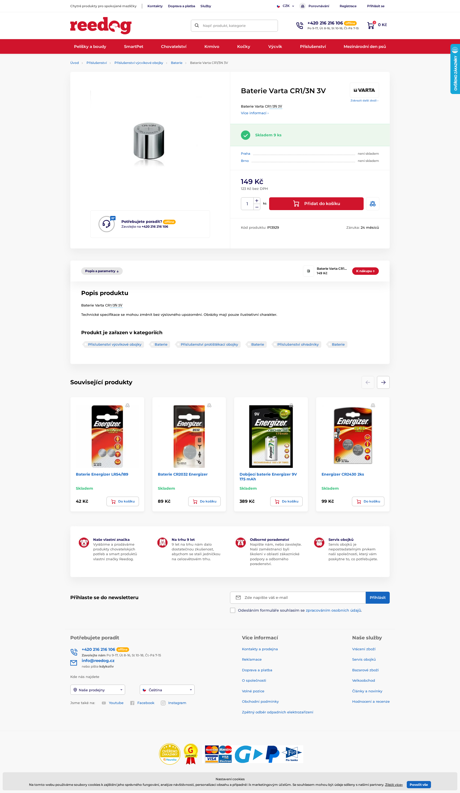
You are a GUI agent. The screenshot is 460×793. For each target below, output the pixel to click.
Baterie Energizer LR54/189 (102, 474)
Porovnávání (319, 6)
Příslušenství (97, 63)
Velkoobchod (363, 680)
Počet (247, 204)
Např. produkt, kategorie (224, 25)
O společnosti (254, 680)
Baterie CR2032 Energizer (183, 474)
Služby (205, 6)
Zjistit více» (394, 785)
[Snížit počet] (257, 207)
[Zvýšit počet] (257, 201)
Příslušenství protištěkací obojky (209, 344)
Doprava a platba (181, 6)
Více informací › (255, 113)
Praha (245, 154)
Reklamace (252, 659)
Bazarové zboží (365, 670)
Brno (245, 161)
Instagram (177, 703)
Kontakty (155, 6)
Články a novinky (367, 691)
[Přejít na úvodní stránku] (101, 25)
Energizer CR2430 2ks (343, 474)
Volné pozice (253, 691)
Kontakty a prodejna (260, 649)
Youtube (116, 703)
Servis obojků (364, 659)
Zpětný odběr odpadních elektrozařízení (277, 712)
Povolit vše (419, 785)
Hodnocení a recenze (371, 701)
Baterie (176, 63)
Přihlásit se (375, 6)
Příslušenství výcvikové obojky (138, 63)
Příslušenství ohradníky (298, 344)
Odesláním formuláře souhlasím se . (300, 610)
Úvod (74, 63)
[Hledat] (197, 26)
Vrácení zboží (364, 649)
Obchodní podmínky (260, 701)
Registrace (348, 6)
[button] (383, 382)
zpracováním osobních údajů (333, 610)
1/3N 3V (276, 106)
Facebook (145, 703)
